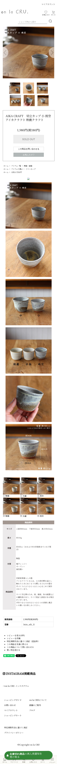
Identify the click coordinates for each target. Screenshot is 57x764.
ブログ (32, 710)
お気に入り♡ (28, 155)
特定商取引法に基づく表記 (15, 727)
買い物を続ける (13, 650)
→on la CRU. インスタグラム (16, 686)
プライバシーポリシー (14, 732)
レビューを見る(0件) (16, 635)
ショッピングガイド (13, 700)
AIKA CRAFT (16, 172)
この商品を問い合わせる (28, 149)
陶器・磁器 (28, 166)
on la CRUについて (38, 700)
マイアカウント (48, 4)
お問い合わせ (10, 705)
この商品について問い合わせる (20, 647)
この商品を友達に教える (17, 644)
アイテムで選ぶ (17, 169)
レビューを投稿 (13, 638)
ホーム (5, 166)
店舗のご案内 (35, 705)
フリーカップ (31, 169)
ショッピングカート (13, 715)
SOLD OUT (28, 139)
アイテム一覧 (16, 166)
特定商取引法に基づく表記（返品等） (23, 641)
